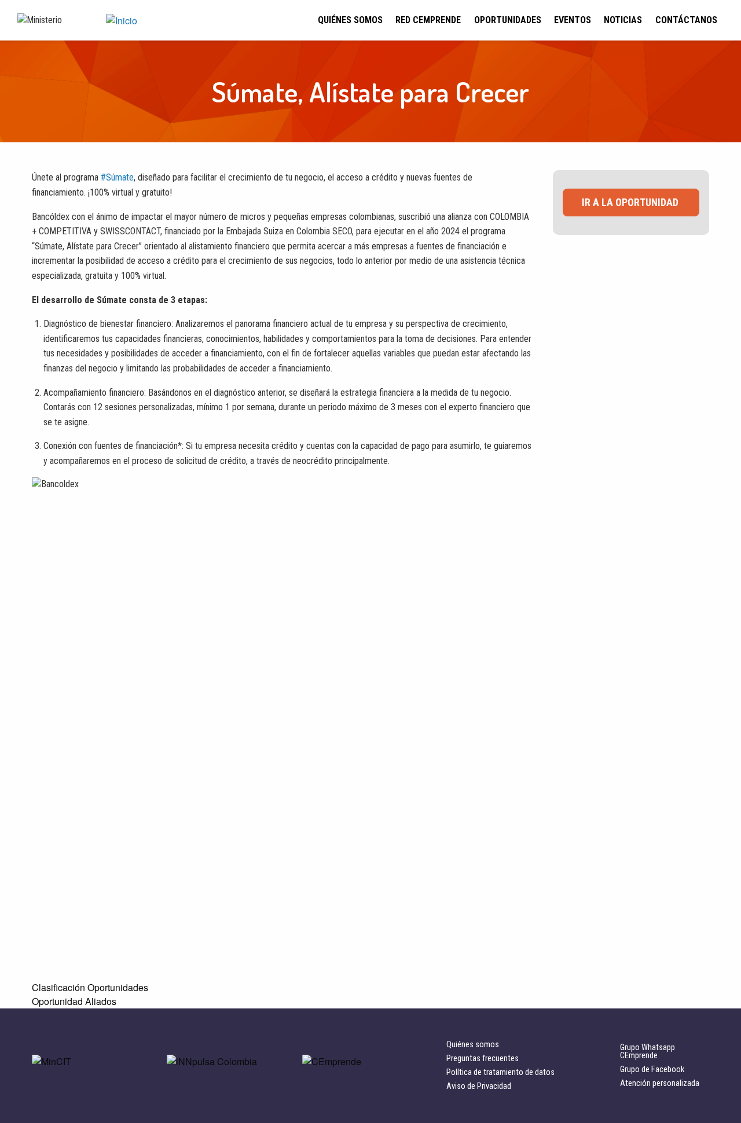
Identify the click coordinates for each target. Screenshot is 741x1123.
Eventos (572, 19)
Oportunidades (507, 19)
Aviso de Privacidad (478, 1086)
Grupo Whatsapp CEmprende (647, 1052)
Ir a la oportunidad (630, 202)
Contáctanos (686, 19)
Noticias (623, 19)
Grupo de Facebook (652, 1069)
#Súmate (117, 177)
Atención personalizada (659, 1083)
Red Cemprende (428, 19)
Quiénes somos (350, 19)
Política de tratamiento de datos (500, 1072)
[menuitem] (350, 20)
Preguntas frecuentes (482, 1058)
